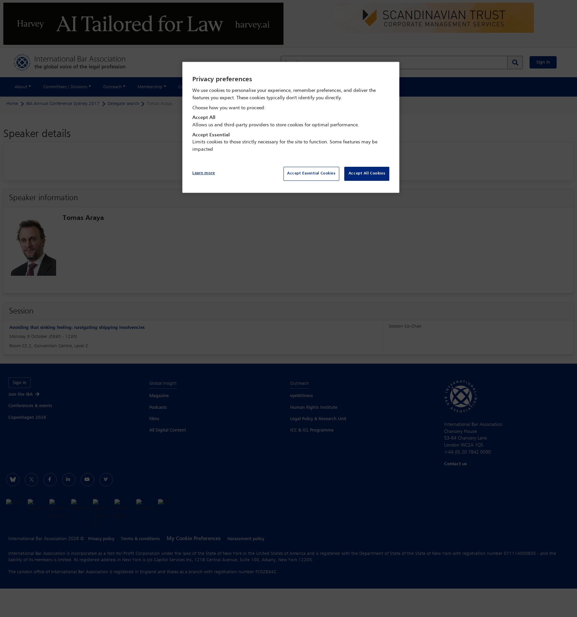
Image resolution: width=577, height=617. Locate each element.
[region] (290, 127)
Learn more (203, 173)
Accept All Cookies (367, 173)
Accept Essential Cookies (311, 173)
